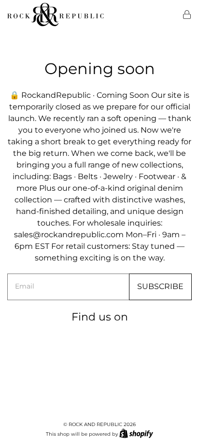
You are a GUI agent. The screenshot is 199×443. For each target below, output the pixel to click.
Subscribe (160, 286)
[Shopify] (136, 433)
